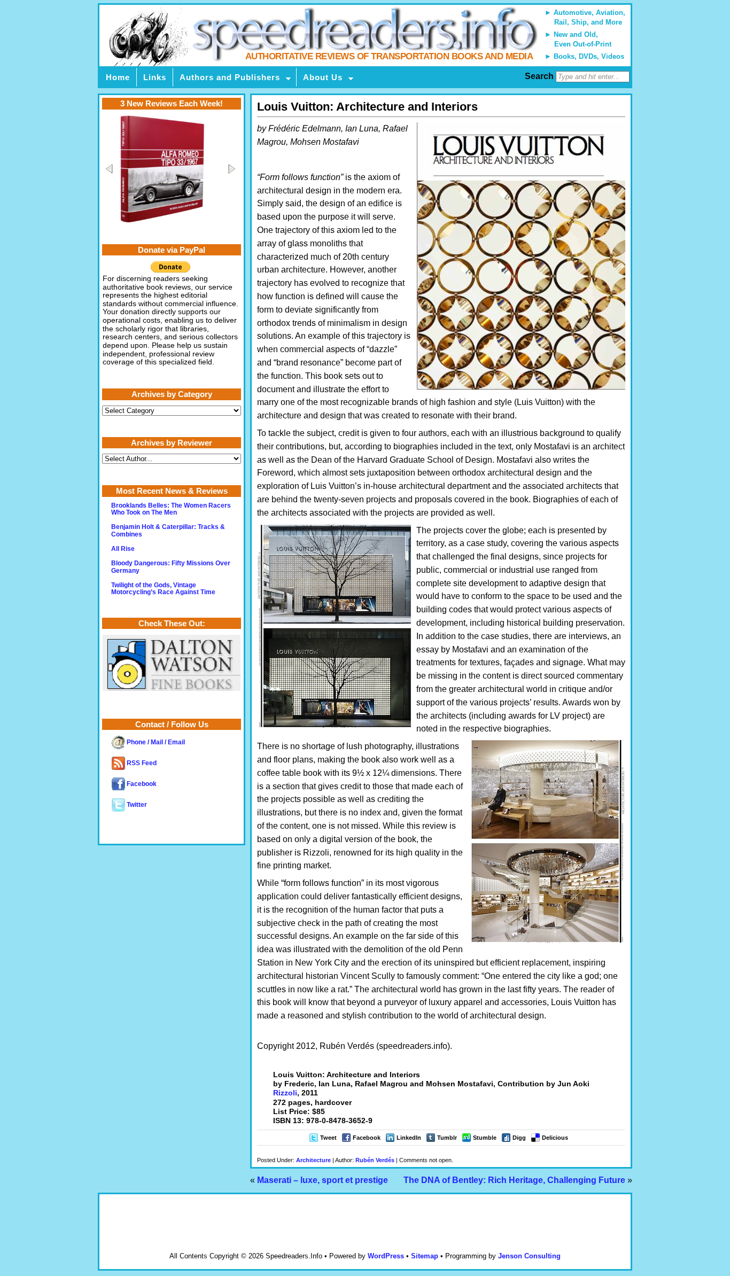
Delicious (555, 1137)
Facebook (366, 1137)
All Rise (123, 549)
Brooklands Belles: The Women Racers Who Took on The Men (171, 509)
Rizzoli (285, 1092)
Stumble (484, 1137)
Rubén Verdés (374, 1160)
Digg (519, 1137)
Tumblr (447, 1137)
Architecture (313, 1160)
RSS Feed (141, 763)
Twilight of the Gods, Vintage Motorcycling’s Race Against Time (163, 588)
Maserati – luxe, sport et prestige (322, 1180)
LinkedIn (409, 1137)
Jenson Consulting (529, 1256)
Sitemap (424, 1256)
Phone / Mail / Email (155, 742)
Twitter (136, 805)
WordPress (386, 1256)
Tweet (328, 1137)
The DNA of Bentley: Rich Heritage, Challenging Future (514, 1180)
